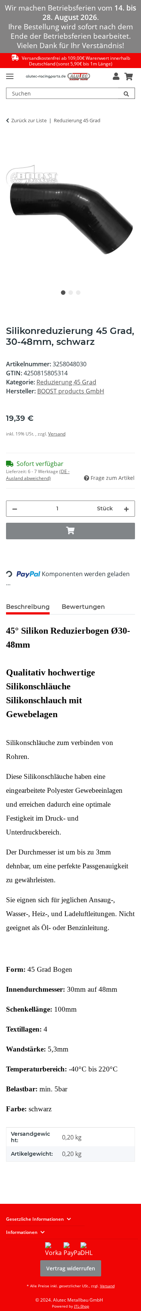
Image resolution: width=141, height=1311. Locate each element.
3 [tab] (78, 292)
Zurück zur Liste (29, 120)
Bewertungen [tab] (83, 606)
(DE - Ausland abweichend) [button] (38, 474)
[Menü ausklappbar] (10, 73)
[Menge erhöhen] (126, 508)
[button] (116, 76)
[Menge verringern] (14, 508)
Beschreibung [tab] (28, 606)
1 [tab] (63, 292)
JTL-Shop (81, 1306)
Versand (56, 434)
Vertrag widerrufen (70, 1268)
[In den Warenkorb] (12, 144)
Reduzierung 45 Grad (66, 382)
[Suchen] (126, 93)
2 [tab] (70, 292)
